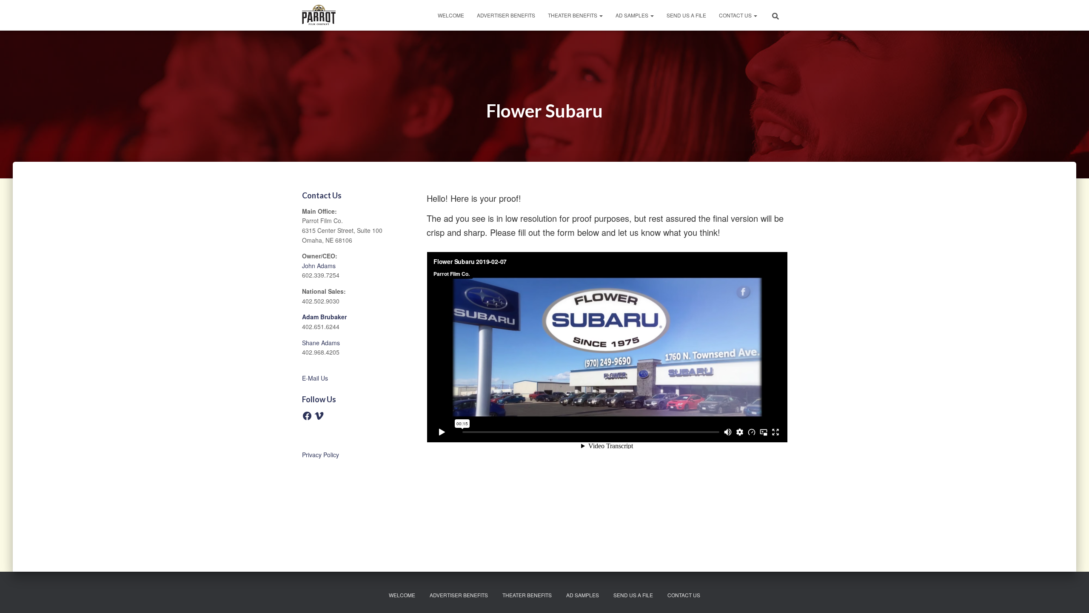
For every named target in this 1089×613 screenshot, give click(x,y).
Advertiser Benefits (506, 15)
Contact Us (736, 15)
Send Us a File (686, 15)
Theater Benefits (573, 15)
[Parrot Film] (319, 15)
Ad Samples (633, 15)
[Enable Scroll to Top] (1072, 596)
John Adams (319, 265)
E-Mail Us (315, 378)
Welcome (451, 15)
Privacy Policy (320, 454)
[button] (601, 15)
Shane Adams (321, 342)
